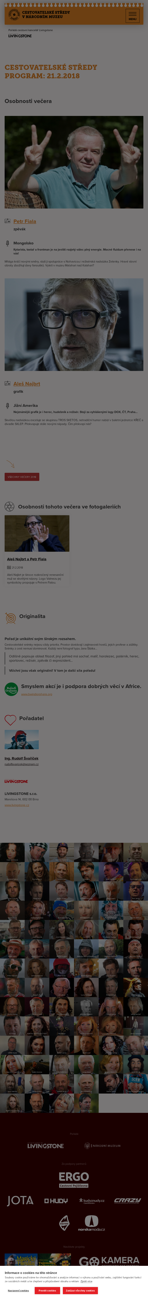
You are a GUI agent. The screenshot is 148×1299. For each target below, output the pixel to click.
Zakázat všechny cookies (80, 1290)
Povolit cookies (47, 1290)
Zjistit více (86, 1281)
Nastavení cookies (18, 1290)
